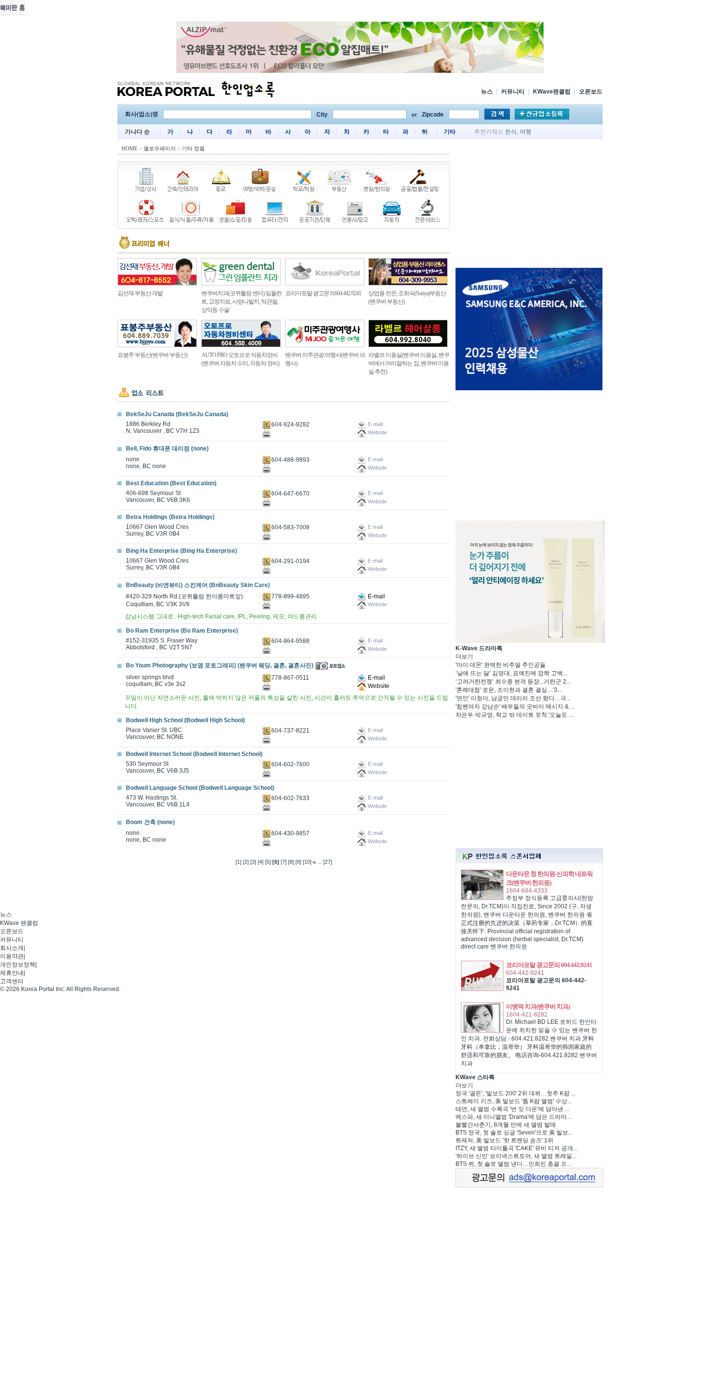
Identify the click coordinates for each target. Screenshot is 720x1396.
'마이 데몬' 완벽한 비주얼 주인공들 (501, 665)
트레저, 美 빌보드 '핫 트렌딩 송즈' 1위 (504, 1140)
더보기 (464, 656)
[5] (268, 862)
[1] (238, 862)
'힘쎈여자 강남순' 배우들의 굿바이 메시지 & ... (515, 706)
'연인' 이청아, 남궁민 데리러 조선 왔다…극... (513, 698)
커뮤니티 (513, 91)
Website (377, 686)
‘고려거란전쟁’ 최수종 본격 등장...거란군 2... (513, 681)
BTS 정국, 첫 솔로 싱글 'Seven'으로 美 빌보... (514, 1132)
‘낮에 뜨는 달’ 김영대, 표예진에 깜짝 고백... (511, 673)
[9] (298, 862)
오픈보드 (590, 91)
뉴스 (487, 91)
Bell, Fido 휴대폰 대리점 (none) (167, 448)
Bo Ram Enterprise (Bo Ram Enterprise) (182, 630)
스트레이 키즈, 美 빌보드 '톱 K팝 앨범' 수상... (514, 1101)
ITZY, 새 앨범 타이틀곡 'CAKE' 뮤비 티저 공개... (516, 1148)
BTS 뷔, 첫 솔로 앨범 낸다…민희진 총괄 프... (513, 1163)
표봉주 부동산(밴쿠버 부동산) (152, 355)
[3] (253, 862)
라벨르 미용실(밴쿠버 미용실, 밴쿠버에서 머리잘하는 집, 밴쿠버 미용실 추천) (408, 363)
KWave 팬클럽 (19, 923)
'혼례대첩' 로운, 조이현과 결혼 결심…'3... (509, 689)
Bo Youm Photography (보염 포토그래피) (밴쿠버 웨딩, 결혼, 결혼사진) (219, 665)
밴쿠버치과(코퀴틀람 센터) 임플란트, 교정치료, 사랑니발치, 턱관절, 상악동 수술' (241, 301)
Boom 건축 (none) (150, 822)
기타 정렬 (193, 148)
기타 (450, 131)
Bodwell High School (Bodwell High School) (185, 720)
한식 (511, 131)
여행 (525, 131)
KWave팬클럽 (552, 91)
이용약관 (12, 956)
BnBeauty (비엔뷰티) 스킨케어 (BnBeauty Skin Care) (198, 585)
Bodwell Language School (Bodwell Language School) (200, 787)
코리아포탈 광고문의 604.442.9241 (549, 965)
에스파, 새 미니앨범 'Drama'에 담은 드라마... (513, 1116)
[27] (327, 862)
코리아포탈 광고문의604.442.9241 (323, 293)
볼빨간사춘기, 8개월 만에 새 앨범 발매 (506, 1124)
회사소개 (12, 948)
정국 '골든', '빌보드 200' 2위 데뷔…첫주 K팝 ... (516, 1093)
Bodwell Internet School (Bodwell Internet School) (194, 754)
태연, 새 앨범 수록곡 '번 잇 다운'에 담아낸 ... (512, 1109)
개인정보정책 (17, 964)
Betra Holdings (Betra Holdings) (170, 517)
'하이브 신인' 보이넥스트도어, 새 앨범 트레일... (516, 1156)
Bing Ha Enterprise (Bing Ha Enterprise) (181, 550)
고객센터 (12, 981)
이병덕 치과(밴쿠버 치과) (538, 1006)
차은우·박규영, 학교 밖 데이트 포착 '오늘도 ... (514, 714)
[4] (261, 862)
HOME (129, 148)
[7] (284, 862)
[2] (246, 862)
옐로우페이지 (160, 148)
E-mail (375, 596)
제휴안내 (12, 973)
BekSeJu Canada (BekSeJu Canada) (177, 414)
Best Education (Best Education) (171, 483)
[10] (307, 862)
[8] (291, 862)
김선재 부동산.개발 (140, 293)
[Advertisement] (529, 205)
